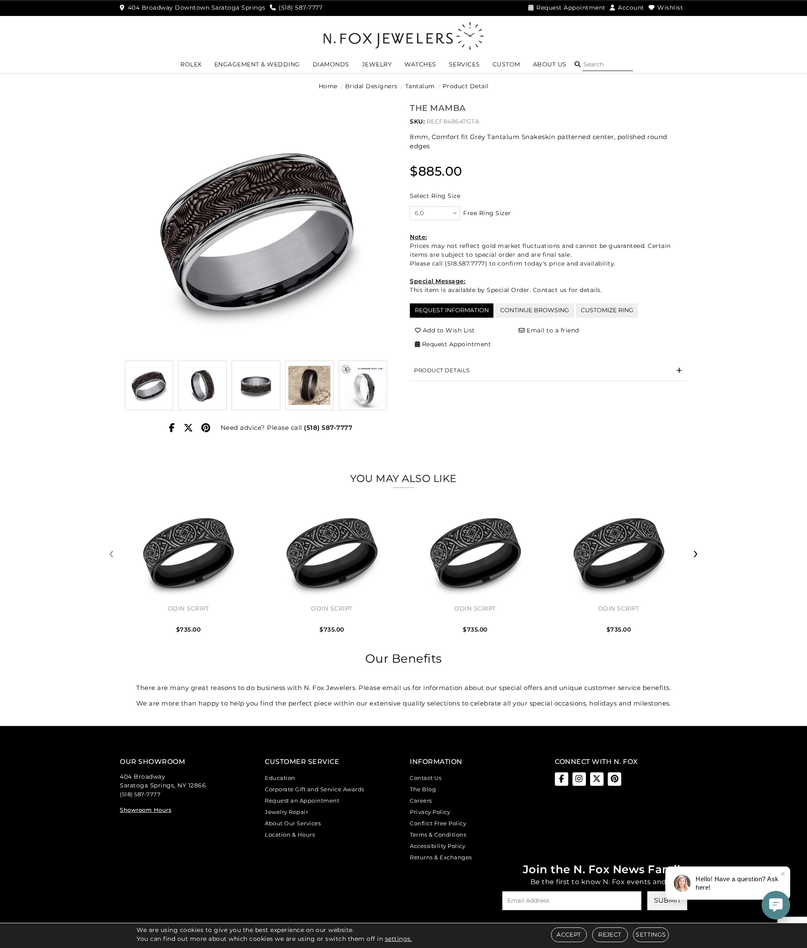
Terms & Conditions (438, 834)
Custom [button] (506, 64)
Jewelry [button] (377, 64)
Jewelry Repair (286, 811)
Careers (421, 800)
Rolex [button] (191, 64)
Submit (667, 900)
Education (280, 777)
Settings (651, 934)
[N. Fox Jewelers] (403, 35)
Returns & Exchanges (441, 857)
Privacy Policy (430, 811)
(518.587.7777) (466, 263)
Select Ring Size (435, 196)
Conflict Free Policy (438, 823)
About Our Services (293, 823)
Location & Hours (290, 834)
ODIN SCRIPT (188, 608)
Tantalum (420, 86)
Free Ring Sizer (487, 213)
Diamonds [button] (331, 64)
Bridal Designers (371, 86)
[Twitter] (188, 428)
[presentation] (111, 553)
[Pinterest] (206, 428)
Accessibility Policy (437, 846)
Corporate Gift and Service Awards (314, 789)
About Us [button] (550, 64)
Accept (568, 934)
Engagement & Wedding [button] (257, 64)
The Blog (423, 789)
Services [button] (464, 64)
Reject (609, 934)
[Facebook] (172, 428)
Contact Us (425, 777)
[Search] (608, 64)
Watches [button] (420, 64)
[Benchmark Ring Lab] (363, 385)
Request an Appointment (302, 800)
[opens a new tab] (561, 779)
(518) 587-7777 (328, 428)
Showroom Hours (145, 809)
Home (328, 86)
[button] (577, 64)
